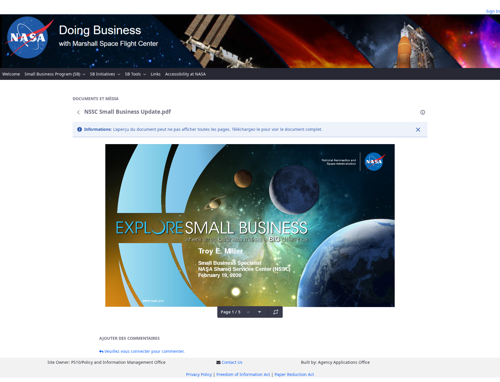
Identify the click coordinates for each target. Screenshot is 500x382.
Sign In (493, 11)
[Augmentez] (276, 312)
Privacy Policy (199, 374)
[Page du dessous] (259, 312)
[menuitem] (11, 74)
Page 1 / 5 (230, 312)
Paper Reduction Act (294, 374)
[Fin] (418, 129)
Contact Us (232, 362)
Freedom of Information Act (243, 374)
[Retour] (78, 112)
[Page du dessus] (248, 312)
